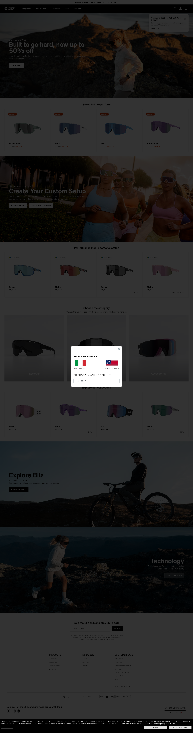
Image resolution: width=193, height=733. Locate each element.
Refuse (155, 727)
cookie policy (159, 723)
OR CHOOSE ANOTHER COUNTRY (92, 375)
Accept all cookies (180, 727)
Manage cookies (7, 728)
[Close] (119, 349)
